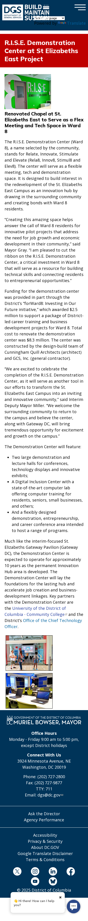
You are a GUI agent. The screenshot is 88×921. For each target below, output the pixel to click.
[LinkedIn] (53, 872)
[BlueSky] (53, 882)
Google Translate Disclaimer (45, 853)
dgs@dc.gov (48, 795)
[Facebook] (71, 872)
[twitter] (17, 872)
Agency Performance (44, 819)
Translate (76, 23)
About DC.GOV (45, 847)
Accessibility (45, 835)
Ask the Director (44, 813)
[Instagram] (35, 872)
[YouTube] (35, 882)
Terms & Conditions (45, 859)
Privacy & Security (45, 841)
